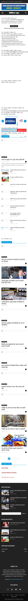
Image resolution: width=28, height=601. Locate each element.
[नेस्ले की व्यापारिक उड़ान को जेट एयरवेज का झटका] (5, 172)
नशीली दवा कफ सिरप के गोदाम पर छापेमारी (13, 429)
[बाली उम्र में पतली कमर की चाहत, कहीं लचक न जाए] (5, 222)
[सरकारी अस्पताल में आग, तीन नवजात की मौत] (14, 378)
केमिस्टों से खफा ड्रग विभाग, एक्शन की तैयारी (18, 198)
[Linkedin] (12, 589)
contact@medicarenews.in (17, 579)
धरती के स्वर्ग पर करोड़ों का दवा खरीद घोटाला (18, 184)
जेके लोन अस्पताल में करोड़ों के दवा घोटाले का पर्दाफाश (14, 28)
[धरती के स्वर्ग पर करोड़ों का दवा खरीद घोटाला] (5, 186)
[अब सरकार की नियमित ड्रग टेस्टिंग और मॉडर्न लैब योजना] (5, 208)
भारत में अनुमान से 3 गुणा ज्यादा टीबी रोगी (12, 160)
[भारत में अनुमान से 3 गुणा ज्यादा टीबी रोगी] (14, 149)
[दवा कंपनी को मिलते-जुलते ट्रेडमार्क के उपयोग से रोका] (14, 440)
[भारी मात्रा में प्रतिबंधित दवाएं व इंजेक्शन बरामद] (5, 229)
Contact (11, 595)
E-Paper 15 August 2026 (20, 595)
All (21, 136)
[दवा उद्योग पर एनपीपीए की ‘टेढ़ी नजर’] (5, 179)
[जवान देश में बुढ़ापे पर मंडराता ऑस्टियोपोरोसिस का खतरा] (5, 215)
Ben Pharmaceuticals (8, 475)
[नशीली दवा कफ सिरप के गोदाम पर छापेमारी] (14, 421)
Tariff (7, 595)
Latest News (4, 157)
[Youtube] (20, 589)
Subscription (14, 596)
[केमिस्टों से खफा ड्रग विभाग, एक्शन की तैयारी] (5, 200)
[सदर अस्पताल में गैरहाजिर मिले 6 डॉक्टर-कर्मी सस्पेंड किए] (14, 357)
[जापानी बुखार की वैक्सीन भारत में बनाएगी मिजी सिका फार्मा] (14, 272)
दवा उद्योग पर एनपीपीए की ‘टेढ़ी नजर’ (16, 177)
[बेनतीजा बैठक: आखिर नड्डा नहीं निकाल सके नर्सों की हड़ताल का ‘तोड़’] (5, 193)
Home (3, 595)
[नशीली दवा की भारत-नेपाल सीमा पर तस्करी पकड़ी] (14, 400)
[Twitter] (16, 589)
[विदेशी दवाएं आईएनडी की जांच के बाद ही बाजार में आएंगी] (14, 336)
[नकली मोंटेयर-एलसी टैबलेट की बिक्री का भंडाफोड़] (14, 294)
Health (25, 136)
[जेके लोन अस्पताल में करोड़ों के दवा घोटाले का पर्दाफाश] (14, 251)
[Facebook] (7, 589)
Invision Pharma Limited (9, 471)
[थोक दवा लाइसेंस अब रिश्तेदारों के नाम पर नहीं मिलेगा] (14, 315)
